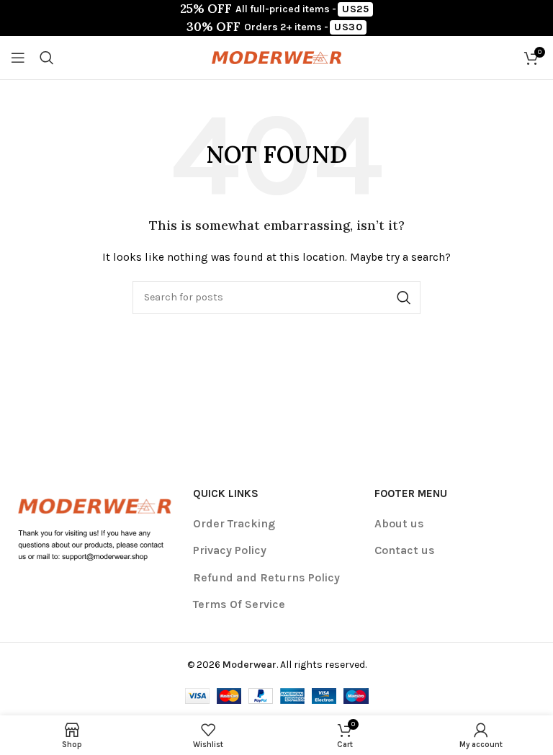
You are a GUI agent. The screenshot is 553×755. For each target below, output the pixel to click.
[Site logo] (276, 56)
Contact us (404, 550)
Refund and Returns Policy (266, 577)
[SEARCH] (404, 297)
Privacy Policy (229, 550)
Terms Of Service (239, 604)
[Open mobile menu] (18, 57)
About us (399, 523)
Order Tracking (234, 523)
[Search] (46, 57)
